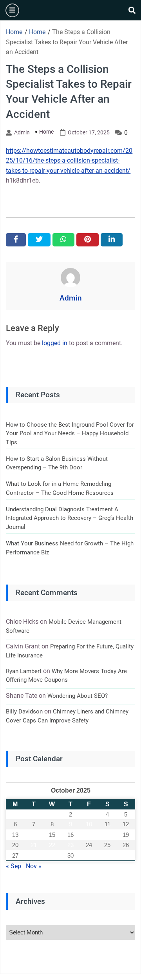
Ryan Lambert (24, 671)
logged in (54, 343)
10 (89, 824)
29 (52, 855)
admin (22, 132)
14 (34, 834)
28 (34, 855)
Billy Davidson (24, 711)
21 (34, 845)
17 (89, 834)
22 (52, 845)
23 (70, 845)
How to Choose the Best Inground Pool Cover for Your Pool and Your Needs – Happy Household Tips (70, 433)
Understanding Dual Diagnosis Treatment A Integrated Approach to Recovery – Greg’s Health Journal (69, 518)
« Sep (13, 866)
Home (46, 132)
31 (89, 855)
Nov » (34, 866)
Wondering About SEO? (77, 695)
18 (107, 834)
